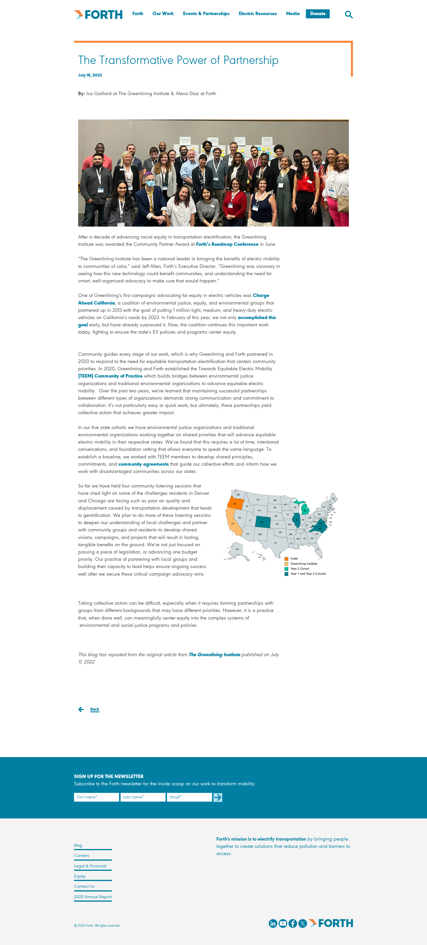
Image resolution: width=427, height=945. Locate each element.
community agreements (144, 464)
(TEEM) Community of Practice (110, 376)
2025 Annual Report (93, 897)
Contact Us (84, 886)
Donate (318, 14)
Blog (78, 845)
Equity (79, 876)
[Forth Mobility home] (98, 14)
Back (94, 709)
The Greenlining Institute (215, 655)
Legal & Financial (90, 866)
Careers (81, 855)
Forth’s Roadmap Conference (227, 244)
